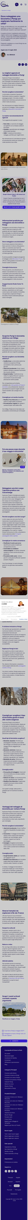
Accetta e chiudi (23, 619)
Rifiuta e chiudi (4, 619)
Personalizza (14, 619)
